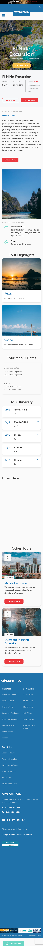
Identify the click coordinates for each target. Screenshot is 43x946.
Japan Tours (28, 694)
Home (6, 58)
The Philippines (17, 58)
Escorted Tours (8, 753)
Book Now (10, 100)
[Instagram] (18, 820)
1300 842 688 (14, 807)
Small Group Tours (9, 771)
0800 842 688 (14, 812)
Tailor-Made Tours (9, 783)
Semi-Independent (9, 759)
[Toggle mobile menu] (3, 15)
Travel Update (7, 731)
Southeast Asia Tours (29, 726)
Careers (5, 737)
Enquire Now (29, 100)
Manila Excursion (15, 583)
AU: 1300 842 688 (13, 386)
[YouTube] (23, 820)
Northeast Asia (29, 719)
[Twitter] (3, 820)
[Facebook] (8, 820)
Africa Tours (28, 700)
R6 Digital (38, 935)
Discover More (14, 601)
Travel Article (7, 707)
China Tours (28, 707)
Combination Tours (10, 765)
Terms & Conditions (10, 719)
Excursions (18, 85)
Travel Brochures (9, 694)
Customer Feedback (10, 713)
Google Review (8, 834)
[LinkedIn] (13, 820)
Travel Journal (8, 700)
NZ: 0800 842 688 (13, 389)
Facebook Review (24, 834)
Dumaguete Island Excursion (16, 641)
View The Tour (21, 65)
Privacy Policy (8, 725)
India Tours (27, 713)
